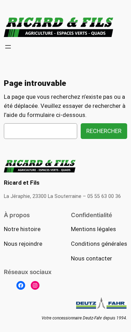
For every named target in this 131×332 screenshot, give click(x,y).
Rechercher (104, 130)
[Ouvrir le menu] (8, 47)
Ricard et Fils (21, 182)
